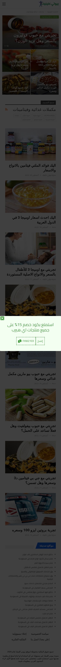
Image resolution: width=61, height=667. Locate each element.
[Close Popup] (2, 318)
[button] (40, 341)
